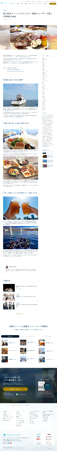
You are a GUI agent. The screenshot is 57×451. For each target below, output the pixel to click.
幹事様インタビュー (19, 425)
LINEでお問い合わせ (41, 1)
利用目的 (18, 3)
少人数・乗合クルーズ (6, 420)
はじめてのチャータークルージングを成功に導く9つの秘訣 (48, 415)
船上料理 (22, 3)
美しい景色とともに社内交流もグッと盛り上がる (15, 71)
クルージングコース (31, 3)
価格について (5, 417)
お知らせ (31, 419)
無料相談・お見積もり (15, 389)
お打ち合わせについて (6, 415)
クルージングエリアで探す (20, 420)
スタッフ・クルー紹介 (33, 414)
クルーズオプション (39, 3)
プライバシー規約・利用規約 (33, 415)
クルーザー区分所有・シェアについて (8, 416)
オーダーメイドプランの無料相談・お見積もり (48, 412)
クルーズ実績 (45, 3)
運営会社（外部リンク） (33, 412)
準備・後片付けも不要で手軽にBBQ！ (14, 69)
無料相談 (53, 3)
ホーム (4, 405)
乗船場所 (26, 3)
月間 (52, 153)
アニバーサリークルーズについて (34, 411)
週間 (48, 153)
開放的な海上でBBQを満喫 (12, 67)
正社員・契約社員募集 (33, 418)
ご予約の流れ (5, 413)
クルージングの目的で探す (20, 422)
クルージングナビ (8, 405)
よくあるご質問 (45, 418)
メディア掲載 (31, 421)
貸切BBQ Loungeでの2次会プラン (8, 418)
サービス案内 (5, 411)
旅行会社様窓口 (34, 1)
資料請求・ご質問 (28, 1)
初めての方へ (22, 1)
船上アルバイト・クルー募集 (33, 416)
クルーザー (13, 3)
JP (47, 1)
